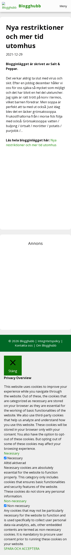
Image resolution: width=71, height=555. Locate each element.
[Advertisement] (35, 188)
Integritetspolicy (49, 341)
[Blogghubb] (10, 6)
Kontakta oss (24, 345)
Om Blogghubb (46, 345)
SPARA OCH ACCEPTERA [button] (21, 548)
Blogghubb (30, 6)
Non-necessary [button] (15, 501)
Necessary (15, 458)
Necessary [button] (11, 453)
